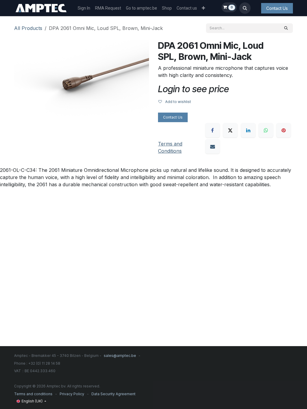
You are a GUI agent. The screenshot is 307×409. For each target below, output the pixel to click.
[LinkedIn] (248, 130)
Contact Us (277, 8)
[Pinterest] (283, 130)
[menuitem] (84, 8)
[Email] (212, 146)
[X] (230, 130)
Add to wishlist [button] (177, 101)
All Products (28, 28)
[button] (245, 8)
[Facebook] (212, 130)
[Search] (286, 28)
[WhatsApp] (266, 130)
